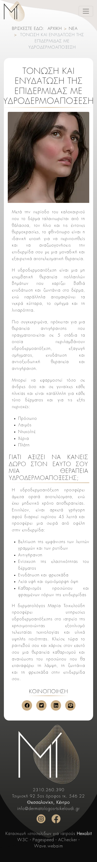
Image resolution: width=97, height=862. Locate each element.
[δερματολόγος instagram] (41, 819)
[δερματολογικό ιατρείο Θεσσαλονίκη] (48, 754)
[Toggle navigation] (86, 11)
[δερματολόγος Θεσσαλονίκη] (14, 11)
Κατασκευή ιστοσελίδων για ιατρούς (48, 834)
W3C (22, 840)
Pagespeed (43, 840)
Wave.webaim (48, 846)
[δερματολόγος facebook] (56, 819)
